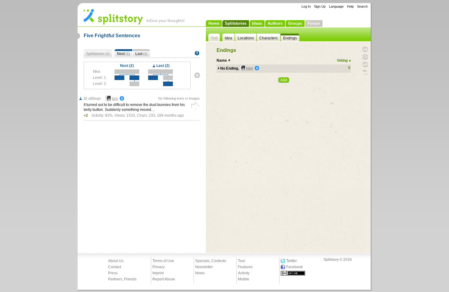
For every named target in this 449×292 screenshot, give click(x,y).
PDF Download (365, 72)
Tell (365, 57)
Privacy (158, 267)
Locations (246, 38)
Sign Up (320, 6)
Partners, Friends (122, 279)
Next (123, 54)
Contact (114, 267)
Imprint (158, 273)
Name (222, 60)
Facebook (294, 267)
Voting (342, 60)
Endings (290, 38)
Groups (295, 23)
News (200, 273)
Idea (228, 38)
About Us (115, 261)
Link (365, 64)
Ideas (257, 23)
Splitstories (235, 23)
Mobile (243, 279)
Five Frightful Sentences (112, 35)
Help (350, 6)
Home (213, 23)
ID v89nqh (92, 99)
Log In (306, 6)
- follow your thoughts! (134, 16)
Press (113, 273)
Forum (314, 23)
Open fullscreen (365, 49)
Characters (268, 38)
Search (362, 6)
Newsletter (204, 267)
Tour (241, 261)
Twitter (291, 261)
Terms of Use (163, 261)
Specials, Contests (210, 261)
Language (336, 6)
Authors (275, 23)
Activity (244, 273)
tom (249, 68)
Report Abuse (163, 279)
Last (141, 54)
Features (245, 267)
